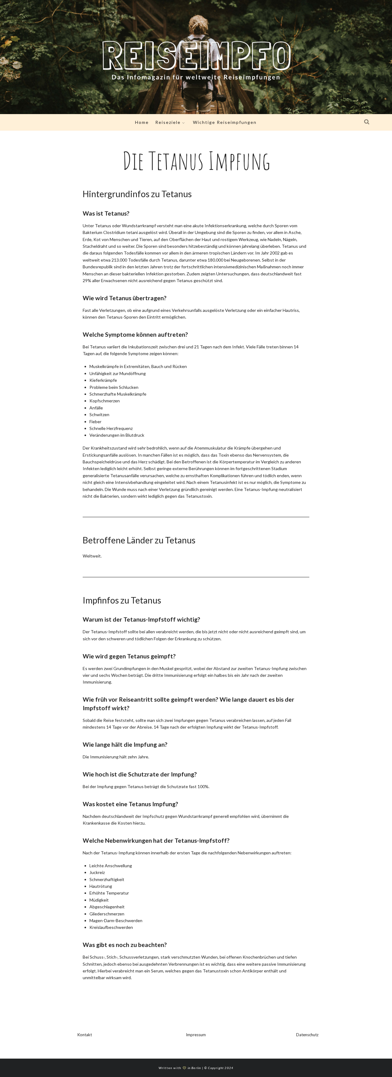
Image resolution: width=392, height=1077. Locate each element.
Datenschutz (307, 1034)
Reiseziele (168, 122)
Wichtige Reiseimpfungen (225, 122)
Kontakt (84, 1034)
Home (142, 122)
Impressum (196, 1034)
